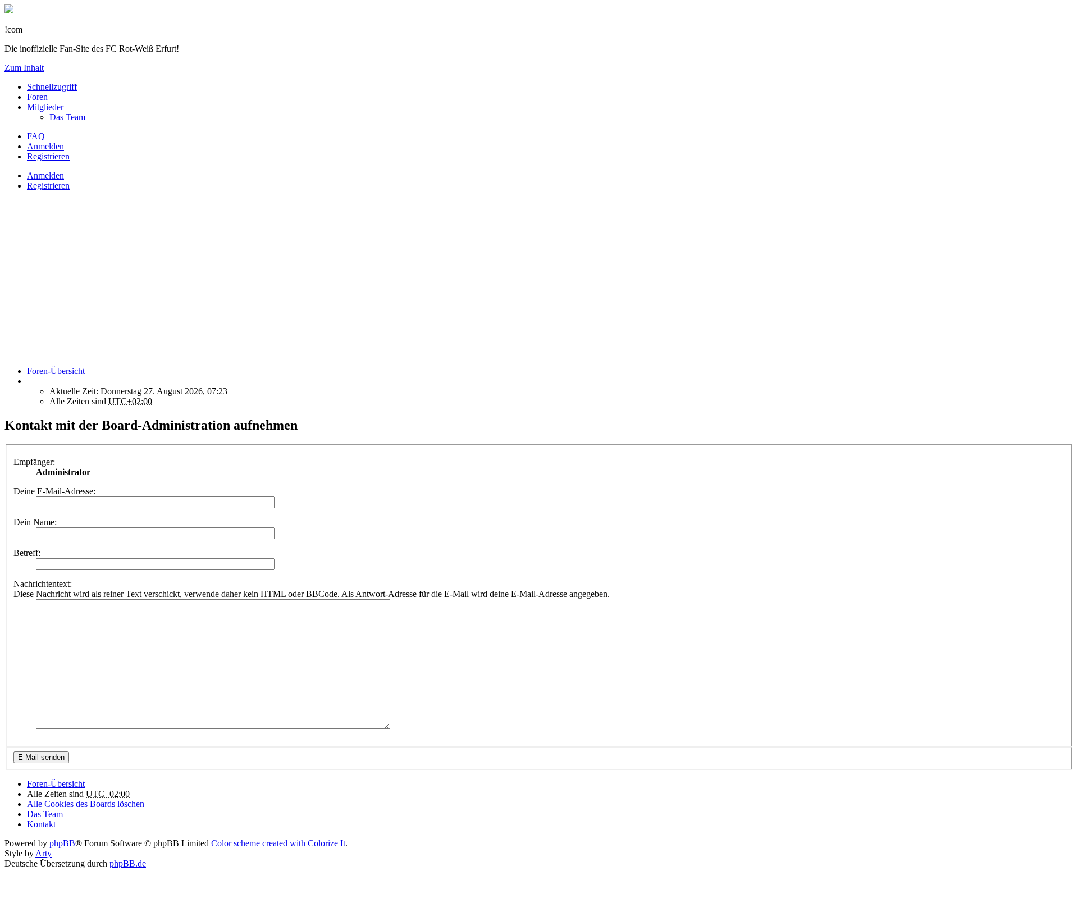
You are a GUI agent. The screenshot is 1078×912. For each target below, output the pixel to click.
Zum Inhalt (24, 67)
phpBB (62, 843)
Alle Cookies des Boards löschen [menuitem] (85, 804)
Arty (43, 853)
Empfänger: (34, 462)
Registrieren (48, 185)
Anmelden (45, 175)
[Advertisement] (341, 278)
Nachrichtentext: (42, 584)
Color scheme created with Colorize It (278, 843)
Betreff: (26, 553)
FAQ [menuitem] (36, 136)
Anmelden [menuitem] (45, 146)
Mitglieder (45, 107)
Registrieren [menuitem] (48, 156)
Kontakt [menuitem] (41, 824)
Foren (37, 97)
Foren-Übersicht (56, 783)
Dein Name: (35, 522)
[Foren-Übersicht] (8, 10)
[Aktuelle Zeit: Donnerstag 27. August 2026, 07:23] (30, 381)
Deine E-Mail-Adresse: (54, 491)
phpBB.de (127, 863)
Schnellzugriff (52, 87)
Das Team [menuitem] (67, 117)
